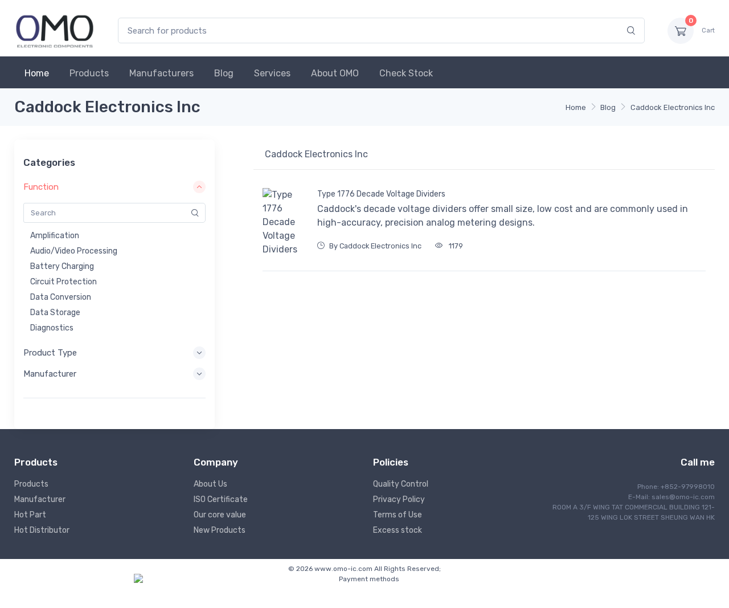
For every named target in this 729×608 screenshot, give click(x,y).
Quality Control (400, 484)
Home (36, 73)
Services (272, 73)
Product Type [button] (50, 353)
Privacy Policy (399, 499)
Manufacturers (161, 73)
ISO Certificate (221, 499)
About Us (210, 484)
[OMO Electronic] (54, 30)
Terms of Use (397, 515)
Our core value (220, 515)
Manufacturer (39, 499)
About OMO (335, 73)
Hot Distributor (41, 530)
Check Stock (406, 73)
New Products (219, 530)
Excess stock (397, 530)
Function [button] (41, 187)
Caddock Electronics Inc (672, 107)
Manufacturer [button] (49, 374)
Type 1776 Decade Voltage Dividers (381, 194)
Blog (224, 73)
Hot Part (30, 515)
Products (89, 73)
